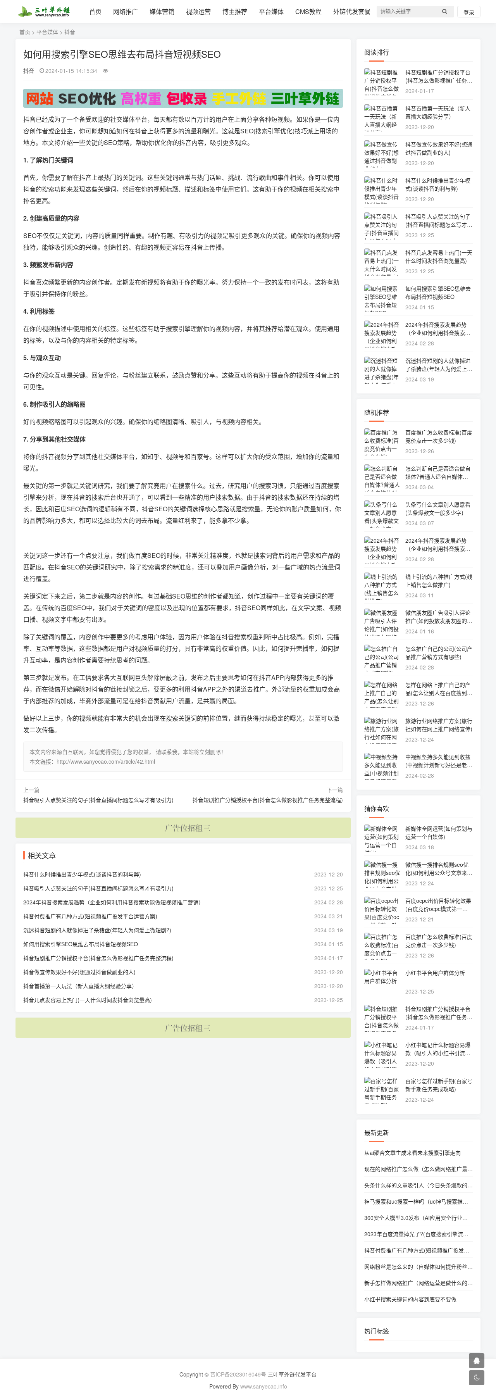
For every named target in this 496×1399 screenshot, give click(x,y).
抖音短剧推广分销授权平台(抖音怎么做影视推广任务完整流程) (268, 800)
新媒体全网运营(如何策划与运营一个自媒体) (438, 832)
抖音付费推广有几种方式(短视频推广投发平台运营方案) (90, 916)
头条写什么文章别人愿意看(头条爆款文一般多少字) (437, 508)
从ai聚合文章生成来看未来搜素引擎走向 (412, 1152)
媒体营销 (162, 11)
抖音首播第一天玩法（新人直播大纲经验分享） (80, 986)
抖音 (69, 32)
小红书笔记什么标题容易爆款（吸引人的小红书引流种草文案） (437, 1053)
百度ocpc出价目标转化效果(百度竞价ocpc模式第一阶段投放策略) (438, 909)
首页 (95, 11)
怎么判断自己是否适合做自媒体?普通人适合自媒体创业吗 (437, 476)
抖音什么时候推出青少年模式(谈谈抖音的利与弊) (82, 874)
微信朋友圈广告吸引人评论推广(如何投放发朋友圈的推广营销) (438, 621)
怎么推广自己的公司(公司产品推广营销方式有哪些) (438, 653)
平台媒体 (271, 11)
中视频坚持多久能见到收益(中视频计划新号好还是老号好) (438, 765)
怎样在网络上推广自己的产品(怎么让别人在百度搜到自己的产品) (438, 693)
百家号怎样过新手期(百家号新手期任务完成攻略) (438, 1085)
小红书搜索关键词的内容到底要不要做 (410, 1299)
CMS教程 (308, 11)
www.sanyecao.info (263, 1386)
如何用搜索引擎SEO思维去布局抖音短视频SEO (80, 944)
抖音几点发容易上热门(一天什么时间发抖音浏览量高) (87, 1000)
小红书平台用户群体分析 (435, 972)
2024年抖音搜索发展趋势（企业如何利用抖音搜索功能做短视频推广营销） (113, 902)
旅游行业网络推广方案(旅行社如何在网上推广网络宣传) (438, 725)
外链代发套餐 (351, 11)
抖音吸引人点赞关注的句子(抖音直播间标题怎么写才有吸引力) (98, 800)
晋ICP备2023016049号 (238, 1374)
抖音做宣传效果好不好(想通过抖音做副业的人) (79, 972)
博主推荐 (234, 11)
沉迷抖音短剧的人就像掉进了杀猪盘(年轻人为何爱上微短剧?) (97, 930)
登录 (468, 12)
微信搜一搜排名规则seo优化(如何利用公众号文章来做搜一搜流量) (438, 873)
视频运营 (198, 11)
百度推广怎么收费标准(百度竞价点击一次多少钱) (438, 436)
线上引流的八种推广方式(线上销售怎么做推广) (438, 580)
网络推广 (125, 11)
